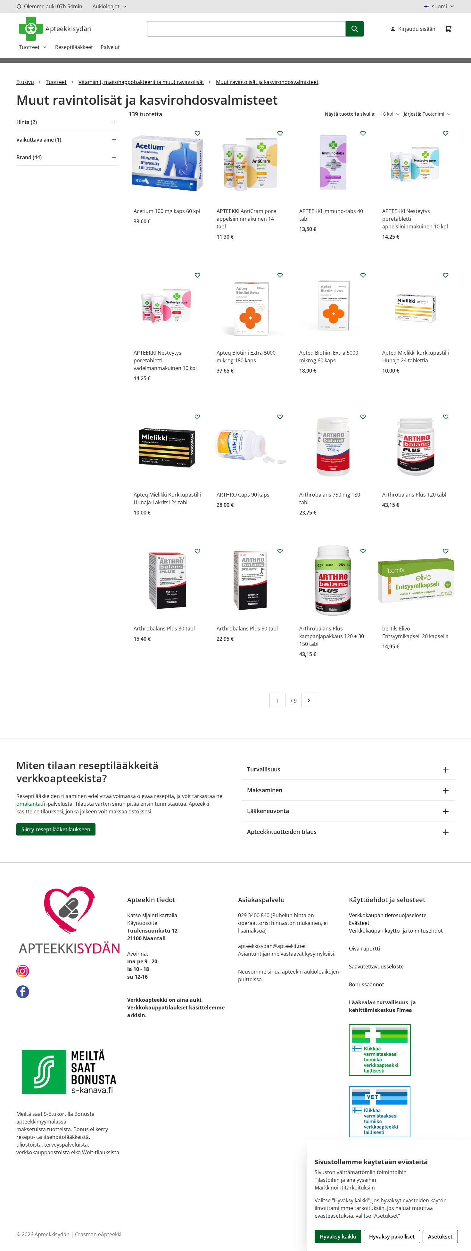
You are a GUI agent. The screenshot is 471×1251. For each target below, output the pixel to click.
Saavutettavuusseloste (376, 966)
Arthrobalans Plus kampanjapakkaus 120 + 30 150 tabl (331, 636)
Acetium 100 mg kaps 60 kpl (167, 211)
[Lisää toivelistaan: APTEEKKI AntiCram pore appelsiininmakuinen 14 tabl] (280, 133)
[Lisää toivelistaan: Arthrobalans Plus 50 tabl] (280, 551)
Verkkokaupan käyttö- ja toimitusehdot (396, 930)
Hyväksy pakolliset (392, 1236)
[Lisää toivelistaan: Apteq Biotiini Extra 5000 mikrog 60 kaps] (363, 275)
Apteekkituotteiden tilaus (282, 831)
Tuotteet (29, 47)
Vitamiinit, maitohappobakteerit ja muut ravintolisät (141, 82)
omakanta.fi (30, 803)
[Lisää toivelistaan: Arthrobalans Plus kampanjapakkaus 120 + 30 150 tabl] (363, 551)
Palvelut (110, 47)
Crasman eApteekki (98, 1234)
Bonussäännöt (366, 984)
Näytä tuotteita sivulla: (351, 114)
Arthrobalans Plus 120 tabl (414, 494)
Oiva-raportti (364, 948)
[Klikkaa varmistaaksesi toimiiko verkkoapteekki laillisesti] (402, 1050)
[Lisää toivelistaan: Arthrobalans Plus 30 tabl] (197, 551)
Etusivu (25, 82)
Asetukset (440, 1236)
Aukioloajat (106, 6)
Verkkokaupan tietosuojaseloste (387, 915)
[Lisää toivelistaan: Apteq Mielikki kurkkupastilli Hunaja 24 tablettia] (445, 275)
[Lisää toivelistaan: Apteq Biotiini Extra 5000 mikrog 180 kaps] (280, 275)
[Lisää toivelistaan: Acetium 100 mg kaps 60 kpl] (197, 133)
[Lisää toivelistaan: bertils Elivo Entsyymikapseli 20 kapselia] (445, 551)
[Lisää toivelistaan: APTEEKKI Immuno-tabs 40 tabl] (363, 133)
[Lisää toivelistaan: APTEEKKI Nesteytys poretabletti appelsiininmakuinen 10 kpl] (445, 133)
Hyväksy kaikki (338, 1236)
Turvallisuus (263, 769)
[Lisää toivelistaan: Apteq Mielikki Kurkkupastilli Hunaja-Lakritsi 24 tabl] (197, 416)
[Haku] (355, 29)
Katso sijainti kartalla (152, 915)
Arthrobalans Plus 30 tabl (164, 628)
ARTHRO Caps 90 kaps (243, 494)
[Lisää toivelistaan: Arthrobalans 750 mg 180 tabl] (363, 416)
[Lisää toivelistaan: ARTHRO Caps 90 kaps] (280, 416)
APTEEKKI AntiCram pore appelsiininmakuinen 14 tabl (246, 219)
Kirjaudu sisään (416, 28)
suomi (439, 6)
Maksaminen (264, 790)
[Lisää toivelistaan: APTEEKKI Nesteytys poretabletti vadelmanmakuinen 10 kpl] (197, 275)
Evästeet (359, 922)
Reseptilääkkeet (74, 47)
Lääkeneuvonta (268, 811)
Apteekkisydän (68, 28)
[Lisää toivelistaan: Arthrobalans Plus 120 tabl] (445, 416)
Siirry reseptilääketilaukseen (55, 829)
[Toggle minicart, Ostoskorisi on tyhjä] (448, 29)
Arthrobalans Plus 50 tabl (247, 628)
